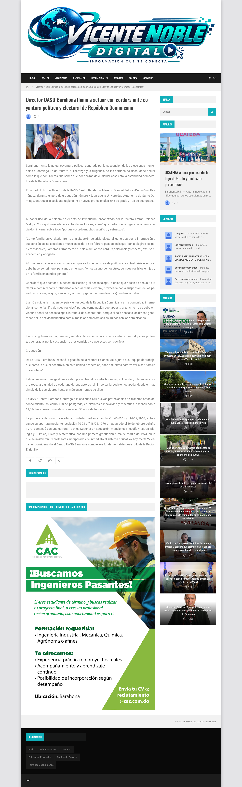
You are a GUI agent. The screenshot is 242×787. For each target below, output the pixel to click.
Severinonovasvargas (186, 267)
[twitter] (40, 460)
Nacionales (79, 78)
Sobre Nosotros (48, 749)
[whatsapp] (50, 460)
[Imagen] (188, 149)
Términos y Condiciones (41, 765)
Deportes (118, 78)
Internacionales (99, 78)
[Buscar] (214, 78)
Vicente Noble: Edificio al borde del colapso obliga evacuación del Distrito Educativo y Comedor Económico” (90, 87)
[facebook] (30, 460)
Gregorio (179, 233)
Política (133, 78)
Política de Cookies (67, 757)
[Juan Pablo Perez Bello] (28, 116)
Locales (45, 78)
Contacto (66, 749)
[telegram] (59, 460)
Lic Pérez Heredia (184, 245)
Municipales (61, 78)
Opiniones (148, 78)
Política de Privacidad (39, 757)
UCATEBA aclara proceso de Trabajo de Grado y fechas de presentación (188, 178)
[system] (209, 78)
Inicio (32, 78)
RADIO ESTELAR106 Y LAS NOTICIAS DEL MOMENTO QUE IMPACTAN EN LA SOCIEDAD (192, 260)
